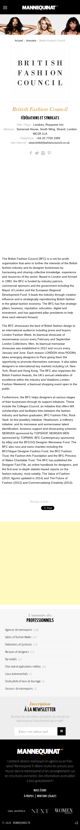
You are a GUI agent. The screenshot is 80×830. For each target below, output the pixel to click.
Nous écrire (40, 790)
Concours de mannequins (21, 688)
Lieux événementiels (18, 674)
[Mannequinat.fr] (40, 7)
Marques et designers (19, 651)
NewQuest (76, 823)
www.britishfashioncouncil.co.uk (49, 142)
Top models (13, 659)
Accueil (19, 40)
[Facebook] (31, 153)
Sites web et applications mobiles (25, 666)
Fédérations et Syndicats (40, 118)
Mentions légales (46, 796)
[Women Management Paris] (63, 811)
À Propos (29, 796)
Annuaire (31, 40)
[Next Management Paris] (40, 811)
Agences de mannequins (22, 629)
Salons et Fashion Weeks (21, 637)
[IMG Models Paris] (16, 811)
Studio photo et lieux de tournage (25, 681)
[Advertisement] (40, 563)
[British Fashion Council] (40, 73)
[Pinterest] (49, 153)
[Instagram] (43, 153)
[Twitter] (37, 153)
